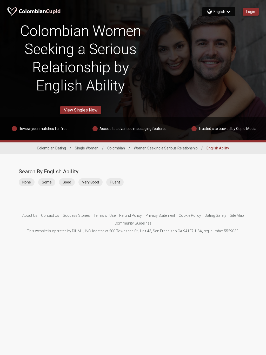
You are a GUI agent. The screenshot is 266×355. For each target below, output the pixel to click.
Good (67, 182)
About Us (29, 215)
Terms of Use (105, 215)
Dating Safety (215, 215)
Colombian (116, 148)
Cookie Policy (190, 215)
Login (250, 12)
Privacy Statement (160, 215)
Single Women (86, 148)
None (26, 182)
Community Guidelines (133, 223)
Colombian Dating (51, 148)
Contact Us (50, 215)
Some (47, 182)
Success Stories (76, 215)
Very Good (90, 182)
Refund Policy (130, 215)
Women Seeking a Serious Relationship (166, 148)
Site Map (237, 215)
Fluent (115, 182)
